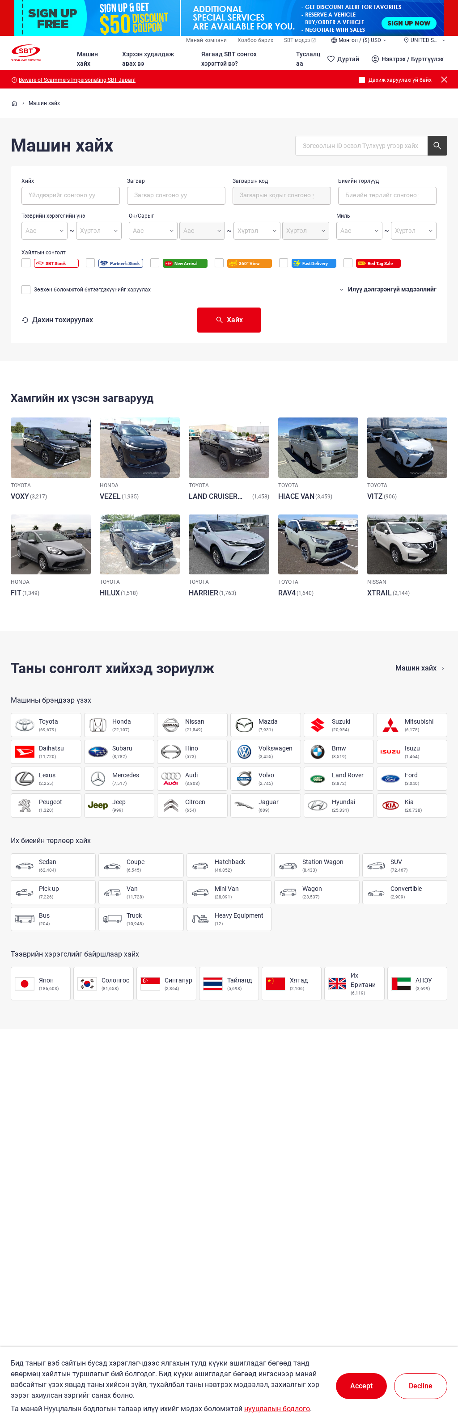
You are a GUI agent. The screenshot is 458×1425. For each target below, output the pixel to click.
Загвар (136, 181)
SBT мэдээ (297, 40)
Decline (421, 1386)
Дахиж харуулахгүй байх (400, 80)
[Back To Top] (435, 1379)
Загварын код (250, 181)
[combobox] (70, 196)
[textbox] (66, 194)
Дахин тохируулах (62, 320)
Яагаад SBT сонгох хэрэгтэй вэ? (229, 59)
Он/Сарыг (141, 216)
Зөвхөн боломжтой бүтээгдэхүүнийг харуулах (92, 290)
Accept (361, 1386)
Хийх (27, 181)
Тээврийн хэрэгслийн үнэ (53, 216)
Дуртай (348, 59)
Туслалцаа (308, 59)
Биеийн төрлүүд (358, 181)
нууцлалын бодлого (277, 1408)
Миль (343, 216)
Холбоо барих (255, 40)
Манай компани (206, 40)
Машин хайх (87, 59)
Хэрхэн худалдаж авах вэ (148, 59)
